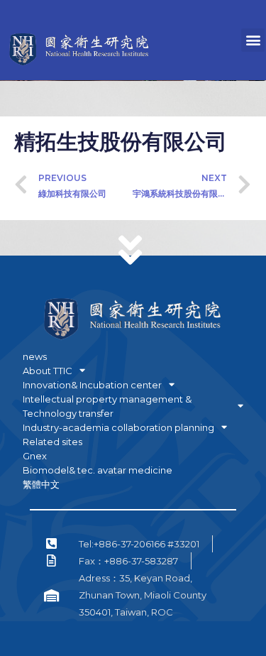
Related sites (52, 441)
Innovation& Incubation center (92, 384)
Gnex (35, 455)
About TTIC (47, 370)
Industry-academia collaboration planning (118, 427)
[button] (253, 40)
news (35, 356)
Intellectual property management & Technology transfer (107, 406)
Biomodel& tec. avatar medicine (97, 470)
